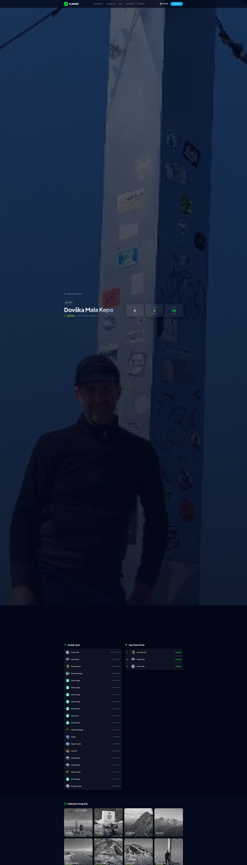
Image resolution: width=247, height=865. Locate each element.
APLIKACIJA (177, 4)
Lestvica (130, 4)
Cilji (121, 4)
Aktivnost (98, 4)
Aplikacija (110, 4)
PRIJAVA (164, 4)
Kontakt (141, 4)
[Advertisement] (123, 625)
